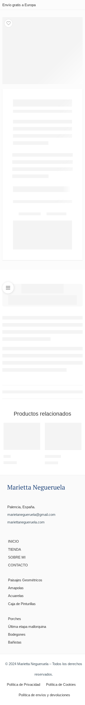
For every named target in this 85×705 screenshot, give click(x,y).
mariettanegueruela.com (26, 522)
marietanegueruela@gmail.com (31, 515)
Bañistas (14, 642)
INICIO (13, 541)
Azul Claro (53, 457)
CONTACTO (18, 565)
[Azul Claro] (63, 436)
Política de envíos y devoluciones (44, 695)
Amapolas (16, 588)
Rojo (7, 456)
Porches (14, 619)
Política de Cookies (61, 684)
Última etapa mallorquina (27, 627)
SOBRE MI (17, 557)
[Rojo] (22, 436)
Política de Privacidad (23, 684)
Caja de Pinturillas (22, 604)
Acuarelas (16, 596)
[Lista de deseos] (8, 23)
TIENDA (14, 549)
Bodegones (17, 634)
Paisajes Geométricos (25, 580)
